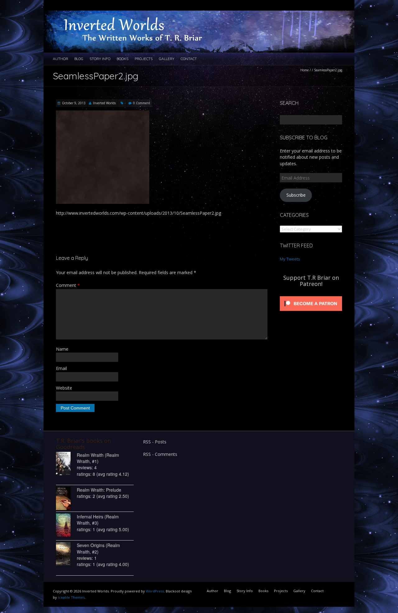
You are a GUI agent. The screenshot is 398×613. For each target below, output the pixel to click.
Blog (78, 58)
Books (122, 58)
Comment (68, 285)
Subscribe (296, 195)
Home (304, 70)
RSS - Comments (160, 454)
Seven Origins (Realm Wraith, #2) (98, 548)
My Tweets (290, 259)
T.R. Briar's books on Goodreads (83, 444)
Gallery (166, 58)
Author (60, 58)
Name (62, 349)
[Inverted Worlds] (140, 17)
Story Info (100, 58)
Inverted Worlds (104, 103)
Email (61, 368)
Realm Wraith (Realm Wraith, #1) (98, 458)
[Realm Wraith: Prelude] (66, 498)
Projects (144, 58)
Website (64, 388)
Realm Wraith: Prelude (99, 490)
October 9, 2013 (74, 103)
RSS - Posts (154, 442)
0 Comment (141, 103)
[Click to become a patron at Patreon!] (311, 296)
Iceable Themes (71, 597)
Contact (189, 58)
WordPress (155, 591)
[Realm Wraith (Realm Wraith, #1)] (66, 463)
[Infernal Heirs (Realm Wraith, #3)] (66, 525)
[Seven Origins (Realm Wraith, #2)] (66, 553)
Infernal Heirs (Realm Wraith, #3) (98, 519)
